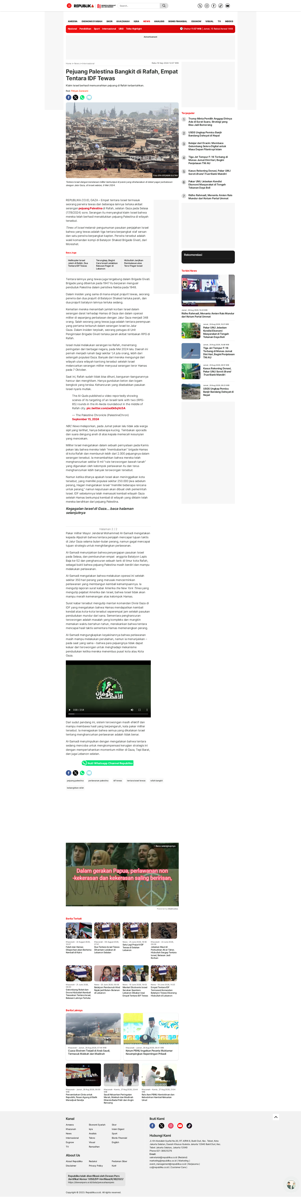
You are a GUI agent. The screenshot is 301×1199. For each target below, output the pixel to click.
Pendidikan (85, 28)
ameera (72, 21)
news (146, 21)
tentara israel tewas (136, 780)
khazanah (122, 21)
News (77, 63)
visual (209, 21)
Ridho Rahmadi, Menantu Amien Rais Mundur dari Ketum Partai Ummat (210, 197)
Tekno (92, 1138)
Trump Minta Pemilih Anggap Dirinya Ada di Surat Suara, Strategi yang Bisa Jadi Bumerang (210, 121)
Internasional (109, 28)
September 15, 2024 (85, 419)
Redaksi (93, 1161)
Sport (97, 28)
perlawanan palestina (98, 780)
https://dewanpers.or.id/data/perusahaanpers (91, 1182)
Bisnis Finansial (177, 21)
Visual (92, 1142)
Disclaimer (71, 1165)
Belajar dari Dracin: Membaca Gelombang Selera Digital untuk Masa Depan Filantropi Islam (207, 146)
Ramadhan (94, 1146)
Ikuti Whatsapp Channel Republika (110, 763)
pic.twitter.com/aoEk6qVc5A (106, 408)
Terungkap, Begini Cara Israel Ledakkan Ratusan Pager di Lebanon (107, 264)
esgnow (196, 21)
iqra (136, 21)
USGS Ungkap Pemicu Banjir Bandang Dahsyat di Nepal (205, 134)
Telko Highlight (134, 28)
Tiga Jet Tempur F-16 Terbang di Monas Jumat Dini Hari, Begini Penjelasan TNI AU (208, 160)
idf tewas (117, 780)
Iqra (91, 1129)
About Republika (74, 1161)
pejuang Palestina (90, 208)
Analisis (93, 1133)
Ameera (70, 1124)
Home (68, 63)
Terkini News (189, 270)
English (115, 1142)
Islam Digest (118, 1129)
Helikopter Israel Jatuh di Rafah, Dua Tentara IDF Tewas (78, 263)
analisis (159, 21)
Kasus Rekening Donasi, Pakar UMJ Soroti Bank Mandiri (209, 172)
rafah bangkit (156, 780)
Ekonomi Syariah (92, 21)
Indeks (229, 21)
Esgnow (70, 1142)
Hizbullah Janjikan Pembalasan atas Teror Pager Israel (133, 263)
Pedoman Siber (119, 1161)
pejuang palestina (75, 780)
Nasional (72, 28)
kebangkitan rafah (75, 788)
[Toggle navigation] (69, 5)
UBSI (121, 28)
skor (109, 21)
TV (219, 21)
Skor (114, 1124)
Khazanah (71, 1129)
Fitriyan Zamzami (79, 91)
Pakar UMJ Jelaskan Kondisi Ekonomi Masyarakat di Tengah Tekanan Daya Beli (207, 184)
